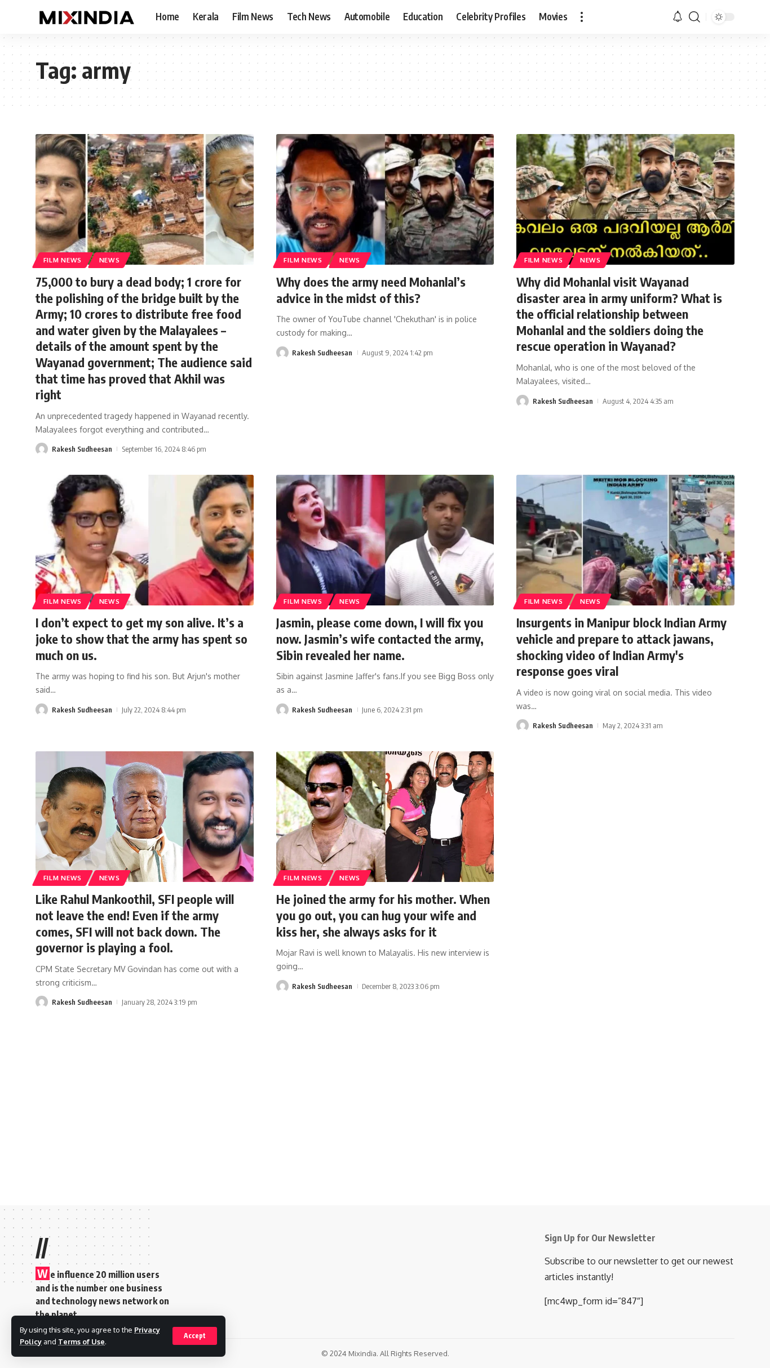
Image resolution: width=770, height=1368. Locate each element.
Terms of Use (81, 1341)
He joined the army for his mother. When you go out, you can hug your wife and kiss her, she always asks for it (383, 915)
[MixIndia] (87, 17)
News (109, 260)
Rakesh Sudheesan (82, 448)
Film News (62, 260)
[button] (194, 1336)
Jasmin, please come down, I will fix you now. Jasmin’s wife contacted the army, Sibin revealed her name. (380, 638)
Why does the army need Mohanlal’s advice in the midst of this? (371, 290)
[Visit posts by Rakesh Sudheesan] (42, 449)
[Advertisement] (385, 1092)
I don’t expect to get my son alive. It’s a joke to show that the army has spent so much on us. (141, 638)
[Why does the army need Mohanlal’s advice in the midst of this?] (385, 199)
